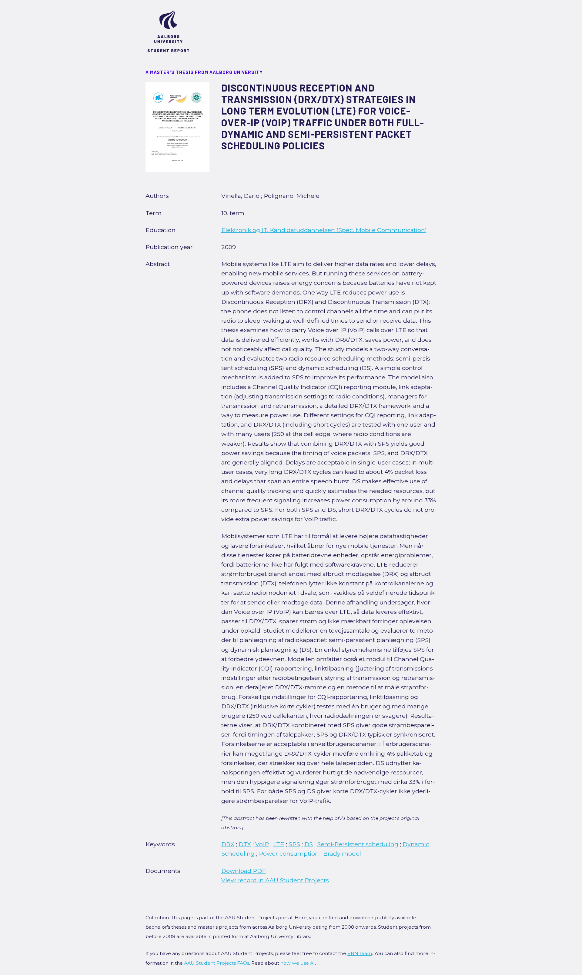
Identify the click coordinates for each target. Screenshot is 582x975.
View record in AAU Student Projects (275, 880)
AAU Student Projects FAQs (216, 963)
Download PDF (243, 870)
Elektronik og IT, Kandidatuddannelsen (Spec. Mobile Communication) (324, 230)
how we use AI (297, 963)
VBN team (359, 953)
